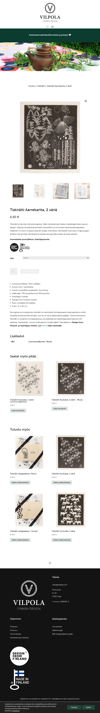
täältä (44, 325)
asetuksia (16, 711)
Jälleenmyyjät (57, 630)
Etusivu (32, 86)
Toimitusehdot (15, 634)
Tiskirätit (41, 86)
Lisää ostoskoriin (29, 271)
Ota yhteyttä (57, 627)
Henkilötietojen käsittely (19, 638)
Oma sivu (13, 630)
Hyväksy (74, 707)
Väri (12, 258)
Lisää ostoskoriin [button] (18, 411)
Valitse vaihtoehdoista (20, 482)
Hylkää (88, 707)
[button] (86, 101)
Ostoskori (14, 627)
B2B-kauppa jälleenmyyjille (62, 634)
